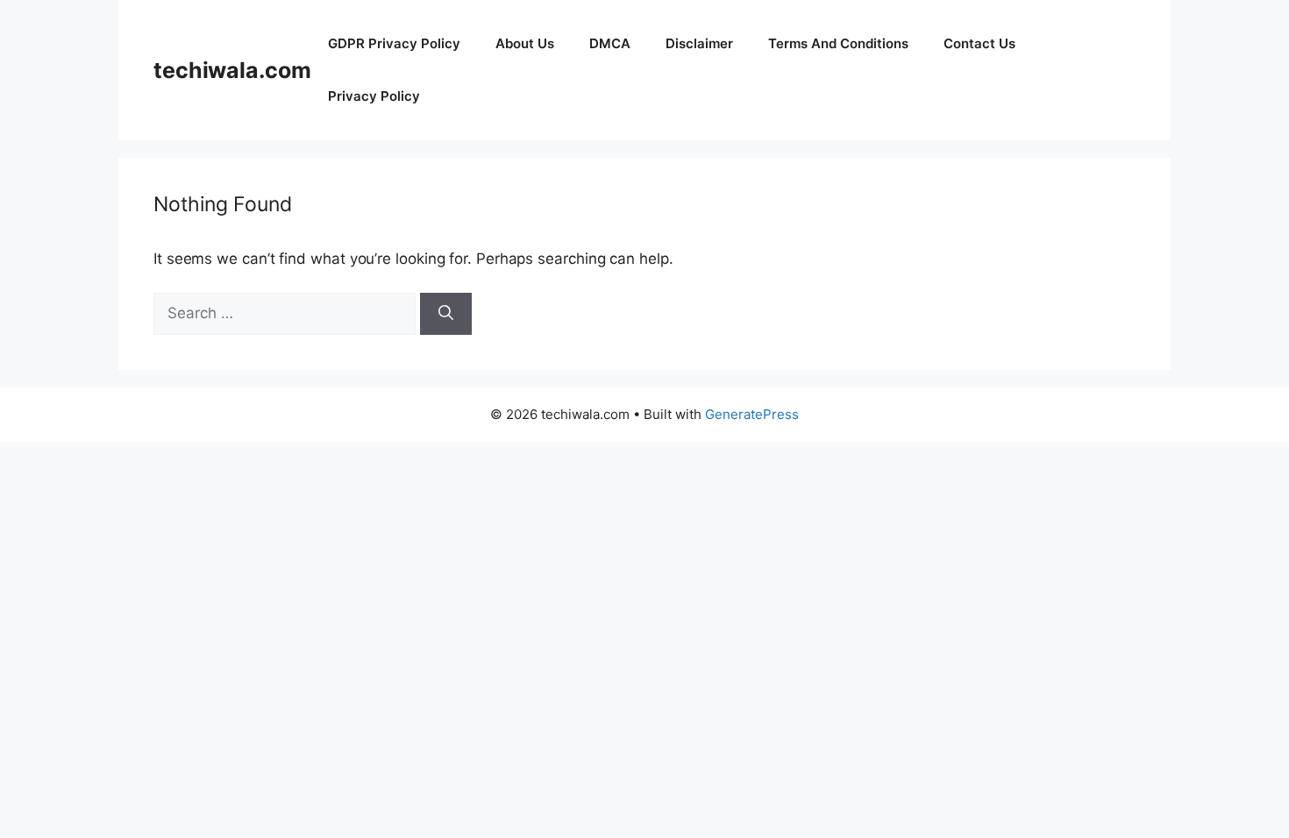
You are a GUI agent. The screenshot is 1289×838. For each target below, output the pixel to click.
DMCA (609, 43)
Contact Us (979, 43)
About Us (524, 43)
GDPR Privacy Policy (394, 43)
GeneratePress (752, 414)
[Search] (446, 314)
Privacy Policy (374, 96)
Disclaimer (699, 43)
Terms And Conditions (838, 43)
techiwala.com (231, 70)
